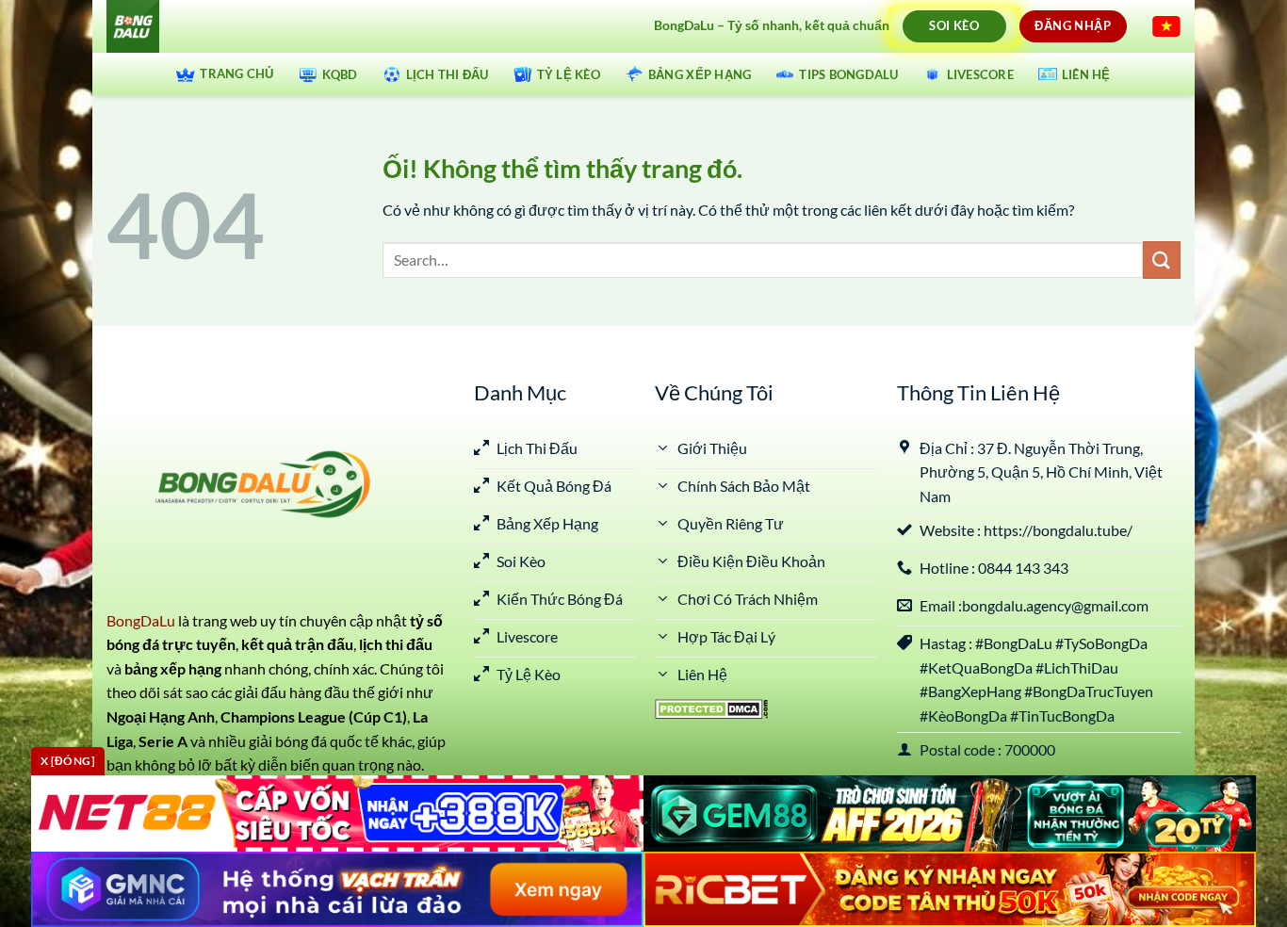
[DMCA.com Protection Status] (711, 707)
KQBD (340, 74)
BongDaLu (140, 620)
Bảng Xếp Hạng (699, 74)
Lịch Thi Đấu (447, 74)
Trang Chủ (236, 73)
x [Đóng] (68, 761)
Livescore (980, 74)
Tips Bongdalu (848, 74)
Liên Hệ (1086, 74)
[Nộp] (1162, 259)
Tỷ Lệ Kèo (568, 74)
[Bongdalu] (352, 26)
